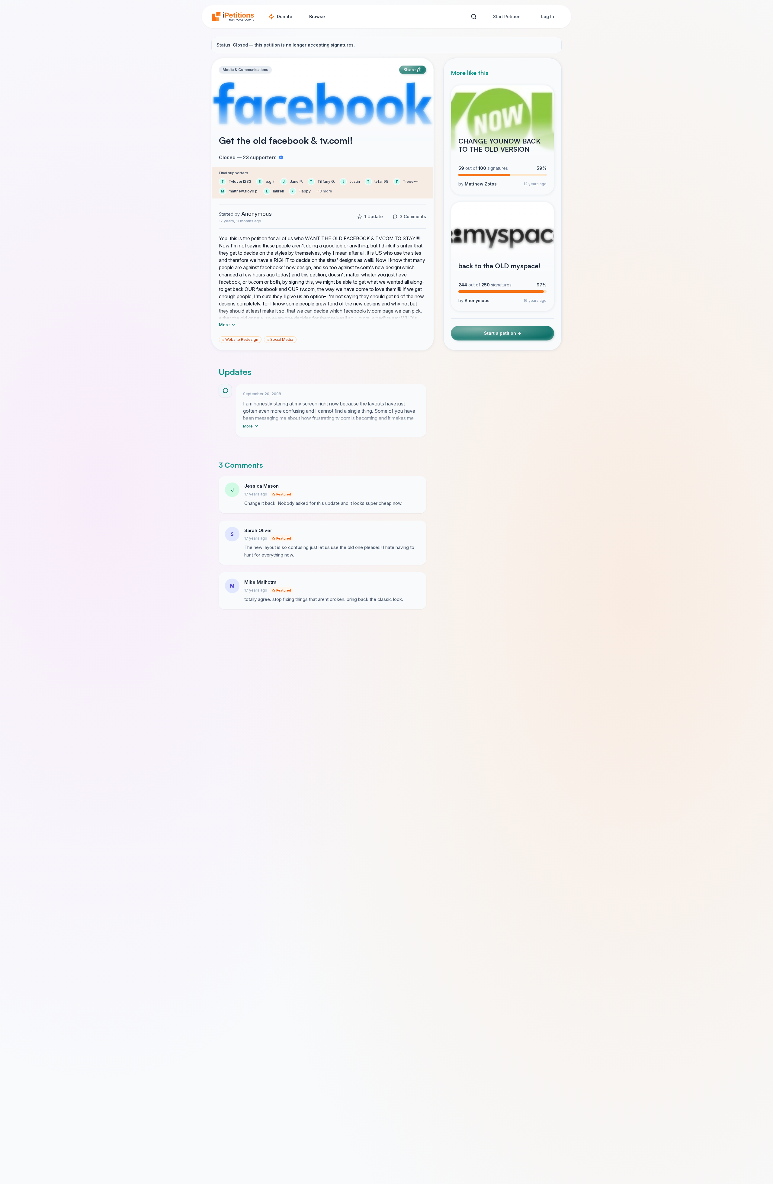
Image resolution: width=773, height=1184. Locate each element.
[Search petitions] (473, 17)
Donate (284, 16)
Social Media (280, 339)
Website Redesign (240, 339)
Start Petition (507, 16)
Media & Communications (245, 69)
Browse (317, 16)
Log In (547, 16)
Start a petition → (502, 333)
